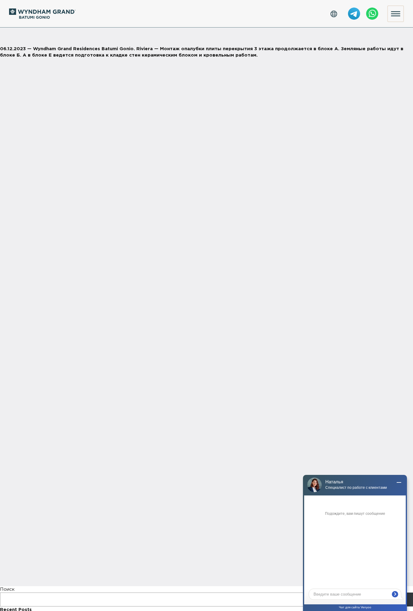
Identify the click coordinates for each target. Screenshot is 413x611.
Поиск (7, 589)
